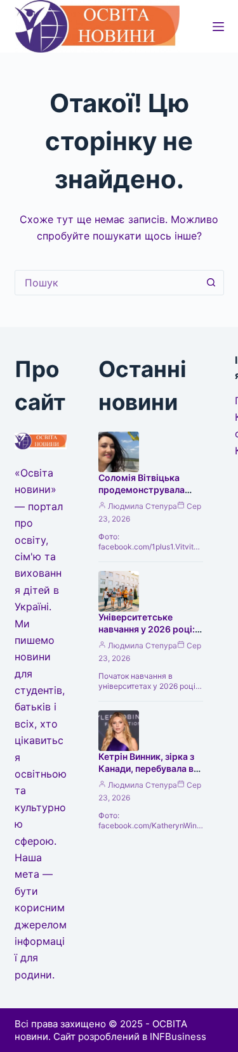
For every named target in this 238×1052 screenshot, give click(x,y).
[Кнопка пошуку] (211, 283)
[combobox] (107, 282)
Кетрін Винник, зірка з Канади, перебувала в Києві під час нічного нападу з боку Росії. (146, 774)
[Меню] (218, 26)
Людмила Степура (142, 506)
